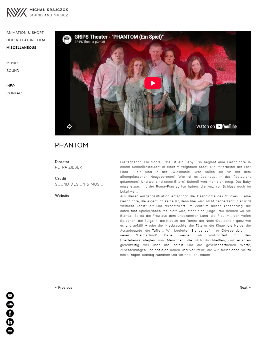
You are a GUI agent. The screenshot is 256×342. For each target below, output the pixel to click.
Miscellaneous (21, 47)
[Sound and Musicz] (43, 14)
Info (10, 85)
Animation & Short (25, 32)
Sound (12, 70)
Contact (15, 93)
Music (12, 63)
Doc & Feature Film (25, 40)
